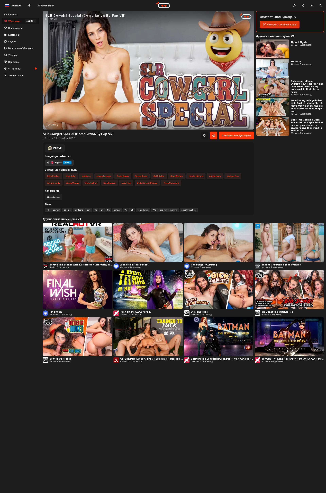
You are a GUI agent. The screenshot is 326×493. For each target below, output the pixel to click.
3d (48, 210)
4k (95, 210)
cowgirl (56, 210)
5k (102, 210)
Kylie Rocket (53, 176)
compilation (143, 210)
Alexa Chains (72, 183)
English (62, 162)
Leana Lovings (104, 176)
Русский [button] (13, 5)
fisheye (117, 210)
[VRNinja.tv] (243, 16)
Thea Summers (171, 183)
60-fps (67, 210)
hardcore (79, 210)
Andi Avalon (215, 176)
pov (88, 210)
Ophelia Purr (91, 183)
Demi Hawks (123, 176)
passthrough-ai (189, 210)
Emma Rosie (141, 176)
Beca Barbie (176, 176)
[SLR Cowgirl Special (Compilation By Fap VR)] (148, 70)
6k (108, 210)
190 (154, 210)
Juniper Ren (233, 176)
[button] (294, 5)
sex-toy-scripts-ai (168, 210)
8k (132, 210)
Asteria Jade (53, 183)
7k (125, 210)
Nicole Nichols (196, 176)
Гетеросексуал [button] (45, 5)
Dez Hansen (109, 183)
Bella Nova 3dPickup (147, 183)
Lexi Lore (86, 176)
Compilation (53, 197)
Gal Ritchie (158, 176)
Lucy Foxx (126, 183)
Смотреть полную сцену (236, 135)
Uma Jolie (71, 176)
